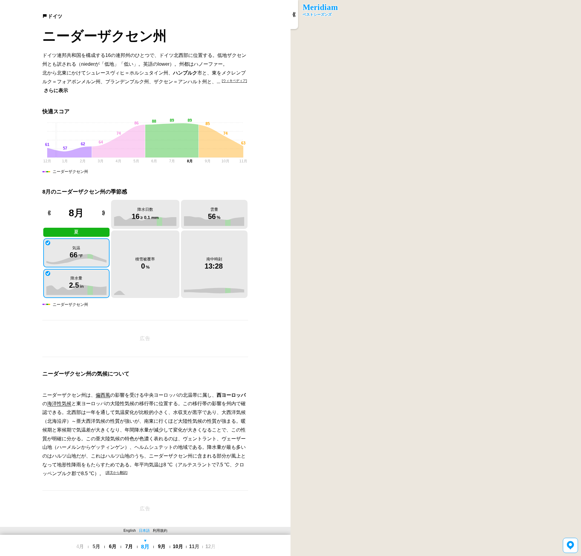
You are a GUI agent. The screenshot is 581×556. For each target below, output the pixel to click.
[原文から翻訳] (116, 472)
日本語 (144, 530)
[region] (435, 278)
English (129, 530)
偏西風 (103, 395)
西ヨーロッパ (231, 395)
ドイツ (55, 16)
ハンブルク (185, 72)
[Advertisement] (145, 338)
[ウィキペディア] (234, 80)
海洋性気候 (59, 403)
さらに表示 (56, 90)
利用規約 (160, 530)
